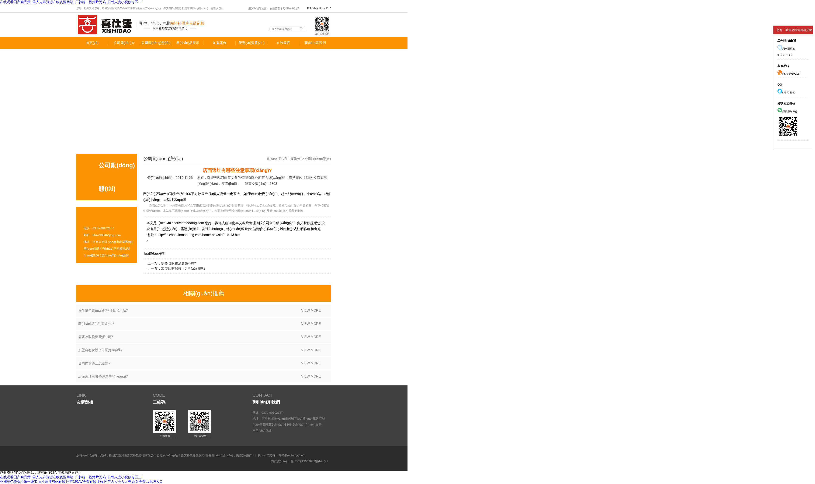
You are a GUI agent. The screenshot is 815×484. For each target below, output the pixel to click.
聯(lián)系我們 (291, 8)
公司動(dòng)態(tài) (318, 158)
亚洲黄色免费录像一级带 (18, 481)
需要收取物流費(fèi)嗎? (178, 263)
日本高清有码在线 (51, 481)
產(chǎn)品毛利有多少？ (199, 323)
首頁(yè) (296, 158)
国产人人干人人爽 (117, 481)
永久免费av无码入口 (147, 481)
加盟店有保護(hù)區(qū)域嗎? (183, 268)
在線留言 (275, 8)
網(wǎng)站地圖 (257, 8)
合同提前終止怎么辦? (199, 363)
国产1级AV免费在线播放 (84, 481)
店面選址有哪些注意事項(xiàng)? (199, 376)
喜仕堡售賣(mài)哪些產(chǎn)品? (199, 310)
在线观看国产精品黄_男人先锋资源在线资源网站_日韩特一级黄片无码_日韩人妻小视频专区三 (71, 2)
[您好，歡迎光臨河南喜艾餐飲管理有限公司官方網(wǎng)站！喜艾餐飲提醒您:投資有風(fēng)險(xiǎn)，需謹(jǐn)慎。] (141, 35)
